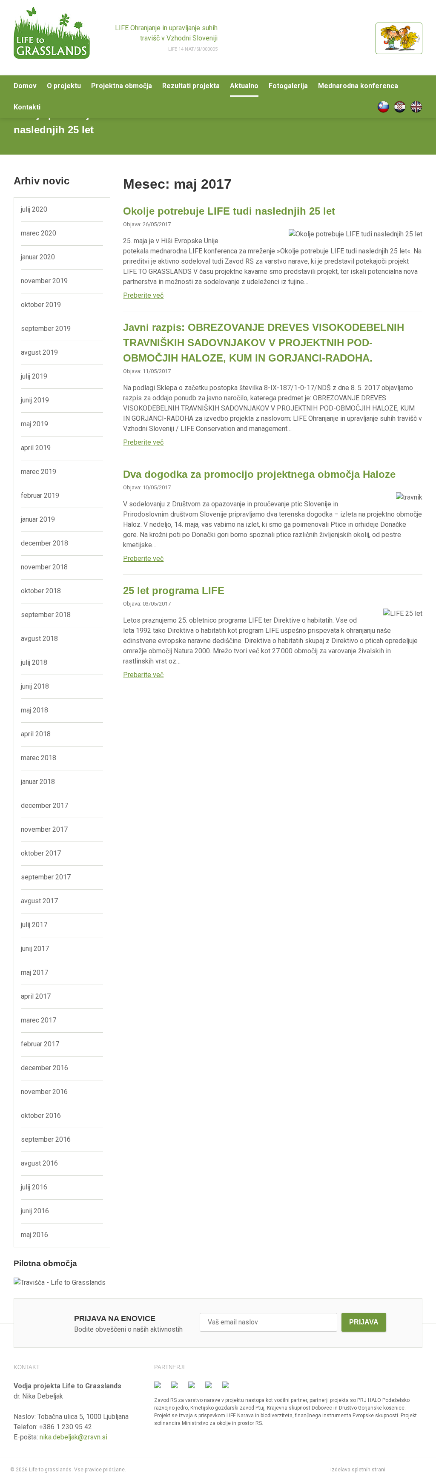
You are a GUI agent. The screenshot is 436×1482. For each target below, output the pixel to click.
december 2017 (44, 805)
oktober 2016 (41, 1116)
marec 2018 (38, 758)
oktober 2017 (41, 853)
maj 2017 (34, 972)
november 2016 (44, 1092)
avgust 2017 (39, 901)
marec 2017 (38, 1020)
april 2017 (36, 996)
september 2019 (46, 329)
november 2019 (44, 281)
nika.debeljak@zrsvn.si (73, 1437)
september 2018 (46, 615)
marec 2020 (38, 233)
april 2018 (36, 734)
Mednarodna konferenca (358, 86)
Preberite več (143, 295)
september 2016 (46, 1139)
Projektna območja (121, 86)
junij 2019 (35, 400)
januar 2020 (38, 257)
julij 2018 (34, 662)
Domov (25, 86)
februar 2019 (40, 495)
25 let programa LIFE (173, 590)
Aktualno (244, 86)
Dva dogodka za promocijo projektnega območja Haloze (259, 474)
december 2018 (44, 543)
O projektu (64, 86)
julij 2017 (34, 925)
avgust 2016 (39, 1163)
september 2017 (46, 877)
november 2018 (44, 567)
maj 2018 (34, 710)
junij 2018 (35, 686)
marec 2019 (38, 472)
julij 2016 (34, 1187)
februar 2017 (40, 1044)
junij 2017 (35, 949)
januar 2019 (38, 519)
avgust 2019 (39, 352)
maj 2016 (34, 1235)
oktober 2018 (41, 591)
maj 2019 (34, 424)
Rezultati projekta (191, 86)
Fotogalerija (288, 86)
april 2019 (36, 448)
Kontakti (27, 107)
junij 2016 (35, 1211)
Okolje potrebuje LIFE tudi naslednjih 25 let (229, 211)
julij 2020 (34, 209)
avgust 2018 (39, 639)
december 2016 (44, 1068)
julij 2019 (34, 376)
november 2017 (44, 829)
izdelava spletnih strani (357, 1470)
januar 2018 (38, 782)
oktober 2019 (41, 305)
